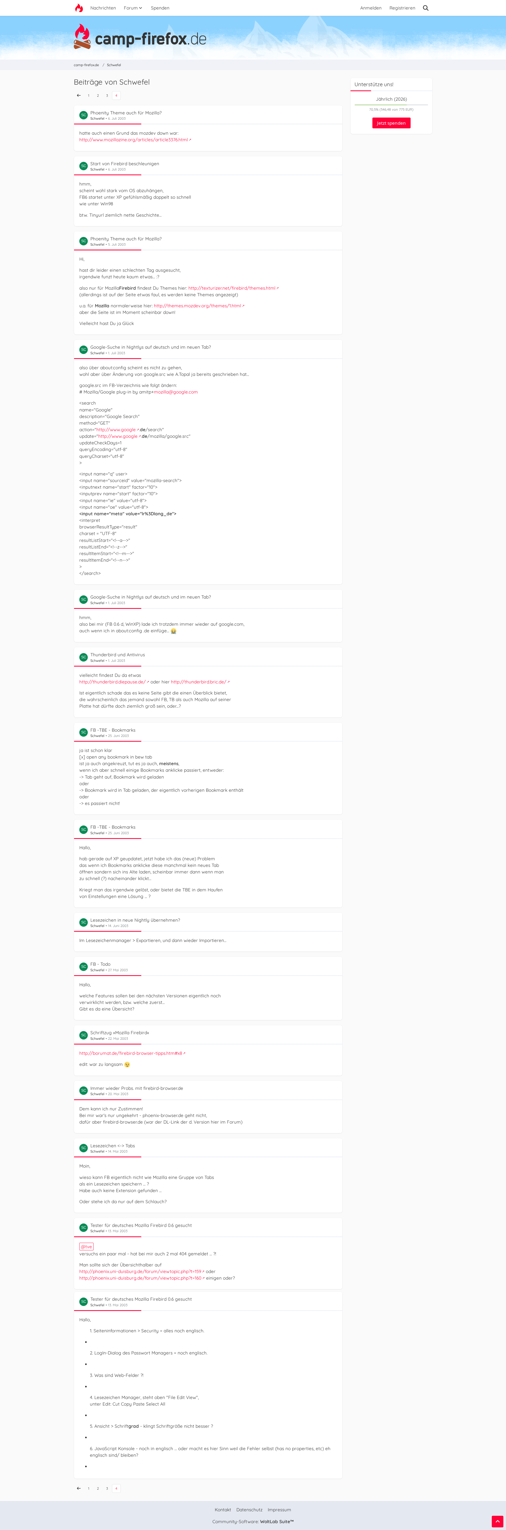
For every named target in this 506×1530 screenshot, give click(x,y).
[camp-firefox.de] (253, 36)
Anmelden (371, 8)
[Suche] (425, 8)
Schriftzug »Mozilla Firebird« (119, 1032)
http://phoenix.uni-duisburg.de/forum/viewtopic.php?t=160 (140, 1278)
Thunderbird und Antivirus (117, 654)
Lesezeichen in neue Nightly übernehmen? (135, 920)
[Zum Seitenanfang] (497, 1521)
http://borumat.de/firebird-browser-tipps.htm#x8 (130, 1053)
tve (88, 1246)
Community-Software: (253, 1521)
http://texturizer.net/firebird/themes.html (231, 288)
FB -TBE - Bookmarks (112, 730)
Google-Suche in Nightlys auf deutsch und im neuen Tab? (150, 347)
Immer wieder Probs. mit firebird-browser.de (136, 1088)
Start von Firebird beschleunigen (124, 163)
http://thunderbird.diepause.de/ (112, 681)
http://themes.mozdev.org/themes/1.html (197, 305)
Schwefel (97, 118)
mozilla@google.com (176, 392)
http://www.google (116, 429)
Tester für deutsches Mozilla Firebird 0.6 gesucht (141, 1225)
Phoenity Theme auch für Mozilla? (126, 112)
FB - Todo (100, 964)
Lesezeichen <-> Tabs (112, 1145)
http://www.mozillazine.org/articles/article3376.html (133, 139)
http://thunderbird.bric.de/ (198, 681)
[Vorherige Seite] (79, 95)
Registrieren (402, 8)
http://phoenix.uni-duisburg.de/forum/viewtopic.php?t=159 (140, 1271)
